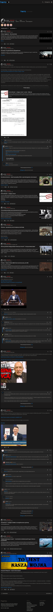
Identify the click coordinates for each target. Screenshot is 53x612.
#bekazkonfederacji (19, 359)
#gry (2, 269)
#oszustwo (7, 201)
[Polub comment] (50, 140)
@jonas (5, 142)
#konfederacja (8, 359)
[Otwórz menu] (52, 2)
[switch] (8, 2)
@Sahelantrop (9, 330)
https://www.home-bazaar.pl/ (12, 151)
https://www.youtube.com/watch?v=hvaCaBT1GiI (11, 282)
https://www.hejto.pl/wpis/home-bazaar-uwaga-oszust (12, 71)
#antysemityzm (8, 218)
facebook (42, 602)
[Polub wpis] (51, 32)
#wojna (5, 587)
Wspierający (30, 610)
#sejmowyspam (8, 280)
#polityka (3, 280)
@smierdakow (9, 476)
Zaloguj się (47, 2)
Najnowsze (12, 28)
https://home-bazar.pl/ (10, 154)
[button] (13, 117)
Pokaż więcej (26, 87)
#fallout (5, 269)
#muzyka (3, 55)
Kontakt (29, 602)
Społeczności (30, 609)
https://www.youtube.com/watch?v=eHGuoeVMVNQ (11, 357)
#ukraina (10, 587)
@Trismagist (8, 340)
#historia (3, 185)
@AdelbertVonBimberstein (11, 456)
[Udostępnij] (8, 44)
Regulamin (29, 603)
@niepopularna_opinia (10, 319)
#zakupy (3, 201)
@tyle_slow (8, 503)
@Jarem (7, 498)
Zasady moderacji (31, 606)
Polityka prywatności (32, 605)
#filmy (2, 40)
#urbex (6, 185)
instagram (42, 603)
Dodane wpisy (4, 28)
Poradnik (29, 607)
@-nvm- (7, 148)
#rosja (2, 587)
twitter (41, 605)
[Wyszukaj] (43, 2)
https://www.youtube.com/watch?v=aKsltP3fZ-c (11, 417)
